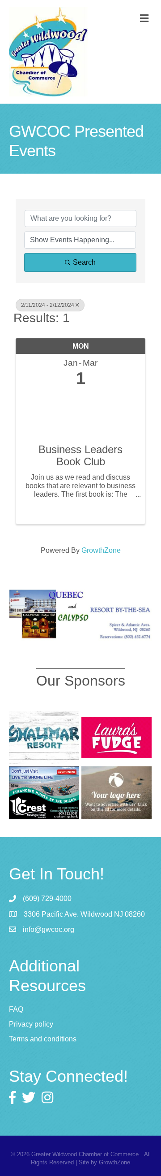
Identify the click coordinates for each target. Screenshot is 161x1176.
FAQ (16, 1009)
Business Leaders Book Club (80, 455)
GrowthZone (101, 550)
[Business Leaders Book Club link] (80, 413)
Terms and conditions (42, 1039)
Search (84, 262)
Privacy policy (31, 1024)
